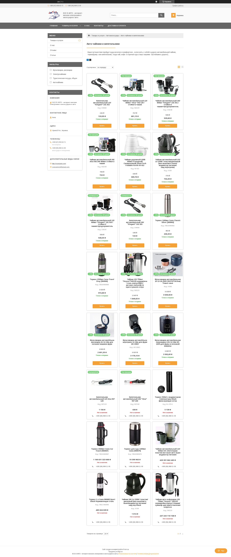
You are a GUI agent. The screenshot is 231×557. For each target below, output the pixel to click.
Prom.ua (126, 549)
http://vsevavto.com (59, 163)
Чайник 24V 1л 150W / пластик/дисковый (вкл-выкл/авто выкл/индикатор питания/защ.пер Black (135, 502)
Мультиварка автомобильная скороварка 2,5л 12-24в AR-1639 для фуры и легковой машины (168, 343)
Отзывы (53, 50)
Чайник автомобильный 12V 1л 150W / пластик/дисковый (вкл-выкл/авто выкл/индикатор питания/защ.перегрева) (167, 163)
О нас (87, 26)
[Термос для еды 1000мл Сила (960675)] (135, 434)
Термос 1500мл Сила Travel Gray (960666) (102, 280)
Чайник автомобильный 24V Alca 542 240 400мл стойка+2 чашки (102, 161)
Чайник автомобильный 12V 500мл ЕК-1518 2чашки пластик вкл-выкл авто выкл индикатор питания (167, 452)
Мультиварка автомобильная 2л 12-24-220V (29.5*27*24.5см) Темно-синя (168, 281)
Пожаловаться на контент (127, 554)
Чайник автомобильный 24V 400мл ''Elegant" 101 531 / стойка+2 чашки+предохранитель (167, 104)
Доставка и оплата (117, 26)
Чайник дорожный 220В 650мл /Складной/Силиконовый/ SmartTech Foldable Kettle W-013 (135, 162)
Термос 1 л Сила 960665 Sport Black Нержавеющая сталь (102, 500)
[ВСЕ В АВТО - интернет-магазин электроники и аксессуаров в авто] (54, 19)
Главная (54, 26)
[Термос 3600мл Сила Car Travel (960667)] (102, 434)
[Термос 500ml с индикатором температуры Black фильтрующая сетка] (167, 382)
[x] (90, 60)
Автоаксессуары (112, 36)
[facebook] (88, 60)
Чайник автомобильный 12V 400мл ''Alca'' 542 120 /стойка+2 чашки (135, 103)
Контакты (98, 26)
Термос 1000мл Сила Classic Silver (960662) (167, 221)
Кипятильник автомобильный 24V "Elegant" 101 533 (135, 222)
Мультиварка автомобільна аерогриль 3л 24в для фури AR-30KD (135, 342)
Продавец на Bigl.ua (115, 551)
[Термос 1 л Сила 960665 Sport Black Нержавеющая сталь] (102, 484)
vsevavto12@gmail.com (60, 167)
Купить (102, 126)
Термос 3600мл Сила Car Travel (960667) (102, 450)
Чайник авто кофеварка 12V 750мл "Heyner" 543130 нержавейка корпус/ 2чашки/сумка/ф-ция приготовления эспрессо (167, 503)
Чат (222, 551)
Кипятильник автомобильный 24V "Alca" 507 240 (135, 399)
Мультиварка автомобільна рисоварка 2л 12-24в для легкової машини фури (102, 342)
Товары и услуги (70, 26)
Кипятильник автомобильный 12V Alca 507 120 (102, 399)
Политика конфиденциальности (148, 554)
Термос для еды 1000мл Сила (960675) (135, 450)
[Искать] (161, 15)
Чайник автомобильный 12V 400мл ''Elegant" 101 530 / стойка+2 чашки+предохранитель (102, 223)
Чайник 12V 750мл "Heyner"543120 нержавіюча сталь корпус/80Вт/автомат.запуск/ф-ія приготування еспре (135, 283)
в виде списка (182, 67)
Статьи (53, 55)
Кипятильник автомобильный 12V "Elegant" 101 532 (102, 103)
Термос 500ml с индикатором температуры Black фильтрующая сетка (168, 399)
